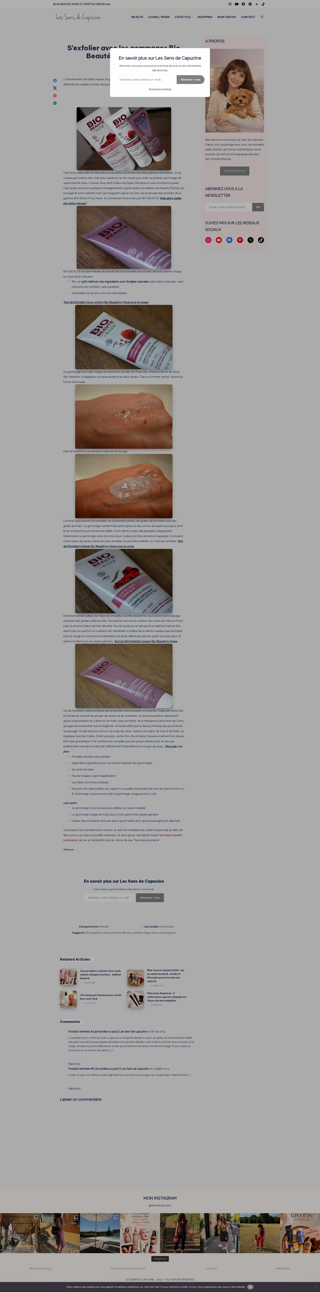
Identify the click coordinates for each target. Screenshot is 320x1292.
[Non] (316, 1287)
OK (250, 1286)
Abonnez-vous (190, 79)
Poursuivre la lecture (160, 89)
